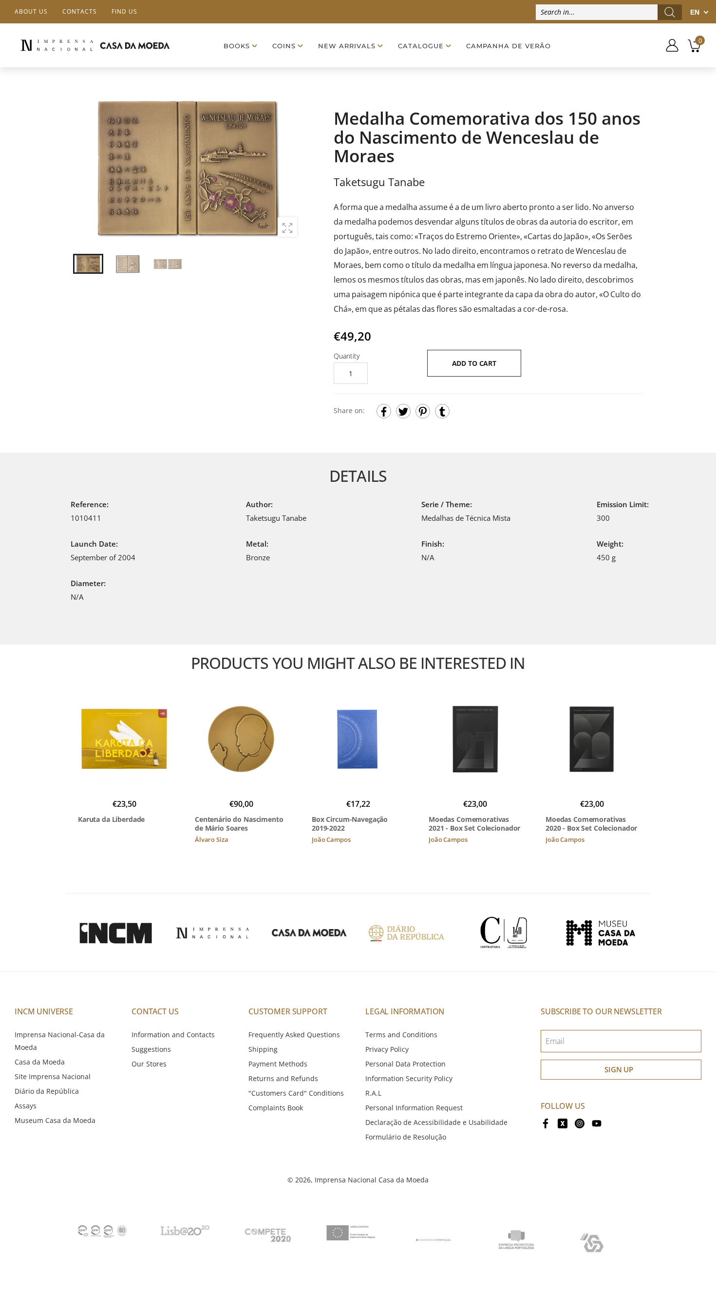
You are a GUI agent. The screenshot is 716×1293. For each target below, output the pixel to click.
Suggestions (151, 1049)
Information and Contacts (173, 1034)
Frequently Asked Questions (294, 1034)
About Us (31, 11)
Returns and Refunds (283, 1078)
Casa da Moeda (40, 1061)
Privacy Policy (387, 1049)
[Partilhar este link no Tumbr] (442, 411)
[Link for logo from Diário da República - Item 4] (406, 932)
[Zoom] (287, 227)
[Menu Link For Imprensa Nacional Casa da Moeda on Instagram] (579, 1122)
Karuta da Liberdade (111, 819)
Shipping (263, 1049)
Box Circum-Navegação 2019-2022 (350, 823)
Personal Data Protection (405, 1063)
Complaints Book (275, 1107)
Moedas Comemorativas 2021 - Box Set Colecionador (474, 823)
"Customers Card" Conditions (296, 1093)
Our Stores (149, 1063)
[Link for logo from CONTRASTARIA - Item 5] (503, 932)
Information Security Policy (408, 1078)
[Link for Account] (668, 45)
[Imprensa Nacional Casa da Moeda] (95, 45)
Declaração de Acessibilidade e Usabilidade (436, 1122)
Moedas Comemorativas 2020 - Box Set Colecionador (591, 823)
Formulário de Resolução (405, 1136)
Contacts (79, 11)
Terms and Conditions (401, 1034)
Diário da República (47, 1091)
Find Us (124, 11)
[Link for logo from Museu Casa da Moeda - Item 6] (600, 932)
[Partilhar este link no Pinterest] (422, 411)
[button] (289, 168)
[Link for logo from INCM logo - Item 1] (115, 932)
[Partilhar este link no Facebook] (384, 411)
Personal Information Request (414, 1107)
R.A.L (373, 1093)
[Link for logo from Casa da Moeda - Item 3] (309, 932)
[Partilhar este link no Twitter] (403, 411)
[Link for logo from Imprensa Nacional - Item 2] (212, 932)
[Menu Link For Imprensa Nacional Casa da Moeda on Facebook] (545, 1122)
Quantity (346, 356)
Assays (26, 1105)
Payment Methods (277, 1063)
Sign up (618, 1069)
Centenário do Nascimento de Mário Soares (239, 823)
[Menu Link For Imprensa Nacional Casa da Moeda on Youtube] (597, 1122)
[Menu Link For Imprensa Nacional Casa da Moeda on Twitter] (562, 1122)
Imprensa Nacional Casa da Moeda (372, 1179)
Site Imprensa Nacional (53, 1076)
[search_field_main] (670, 12)
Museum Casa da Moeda (55, 1120)
